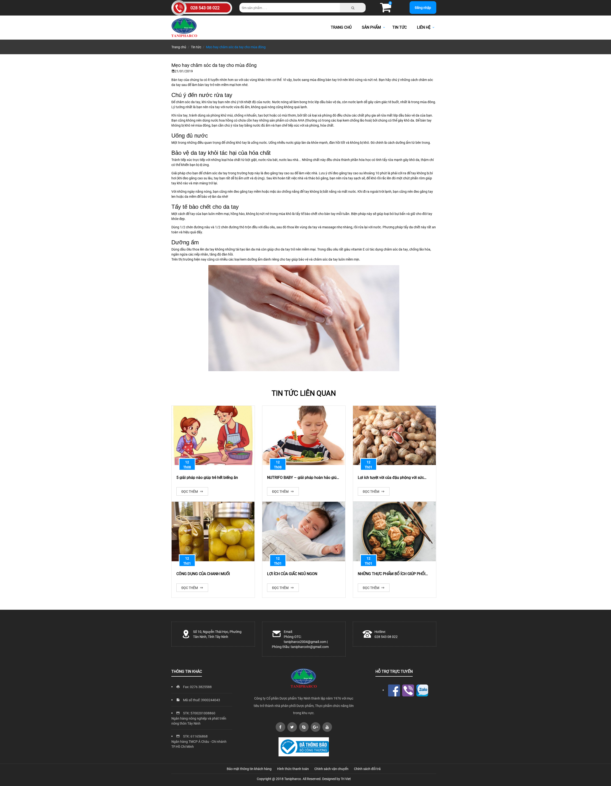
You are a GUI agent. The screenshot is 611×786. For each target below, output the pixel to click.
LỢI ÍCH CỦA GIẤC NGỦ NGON (292, 573)
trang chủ (341, 27)
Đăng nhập (423, 7)
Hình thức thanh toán (293, 768)
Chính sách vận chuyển (331, 768)
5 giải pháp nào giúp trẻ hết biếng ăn (207, 477)
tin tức (399, 27)
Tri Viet (346, 778)
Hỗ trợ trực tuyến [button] (394, 671)
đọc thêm (190, 491)
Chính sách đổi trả (367, 768)
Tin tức (196, 47)
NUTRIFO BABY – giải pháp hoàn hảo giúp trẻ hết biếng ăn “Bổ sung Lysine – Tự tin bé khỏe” (303, 477)
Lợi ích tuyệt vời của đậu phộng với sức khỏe (391, 477)
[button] (385, 10)
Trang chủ (178, 47)
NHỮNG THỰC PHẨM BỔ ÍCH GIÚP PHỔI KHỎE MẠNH (391, 573)
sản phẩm (372, 27)
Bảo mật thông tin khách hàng (249, 768)
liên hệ (424, 27)
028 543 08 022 (205, 8)
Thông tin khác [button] (186, 671)
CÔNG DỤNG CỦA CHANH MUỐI (203, 573)
